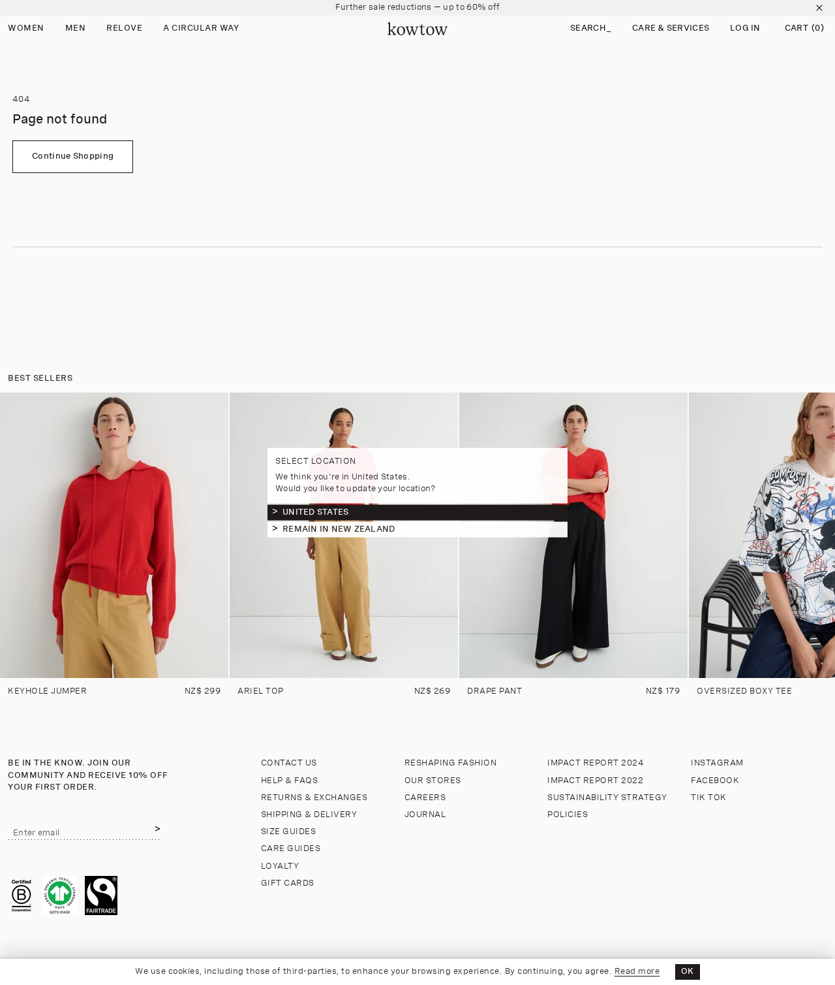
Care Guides (291, 849)
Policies (567, 815)
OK (687, 971)
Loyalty (280, 866)
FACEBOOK (715, 781)
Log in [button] (745, 28)
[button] (590, 29)
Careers (425, 798)
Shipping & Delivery (309, 815)
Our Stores (432, 781)
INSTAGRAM (717, 763)
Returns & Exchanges (314, 798)
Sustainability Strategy (607, 798)
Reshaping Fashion (450, 763)
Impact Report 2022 (595, 781)
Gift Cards (287, 883)
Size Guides (288, 832)
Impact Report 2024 (595, 763)
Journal (425, 815)
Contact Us (289, 763)
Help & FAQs (289, 781)
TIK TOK (709, 798)
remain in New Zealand (338, 529)
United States (315, 512)
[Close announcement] (819, 8)
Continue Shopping (73, 156)
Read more (637, 971)
